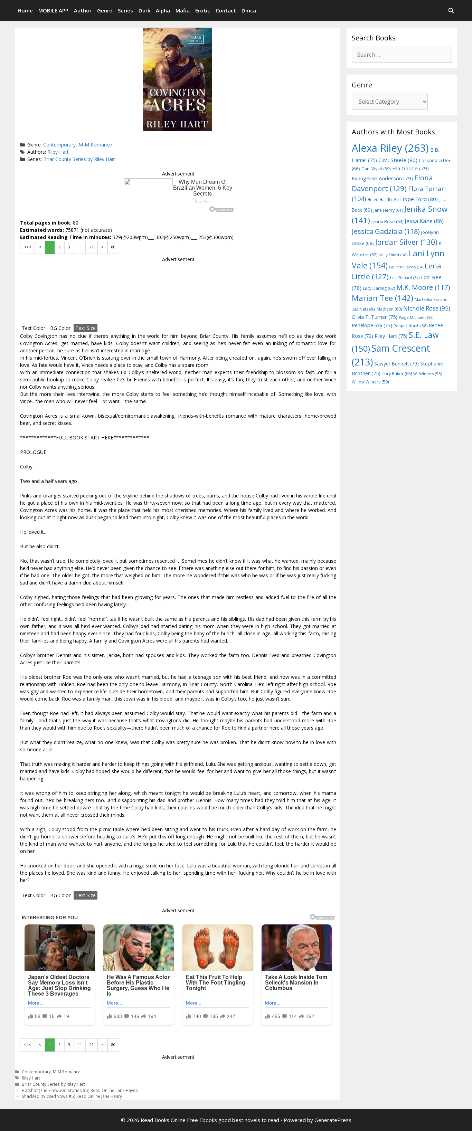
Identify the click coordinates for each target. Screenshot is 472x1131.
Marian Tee (382, 298)
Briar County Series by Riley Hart (79, 159)
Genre (104, 10)
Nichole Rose (426, 308)
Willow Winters (370, 381)
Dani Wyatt (376, 168)
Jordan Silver (406, 242)
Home (25, 10)
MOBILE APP (53, 10)
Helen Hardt (383, 199)
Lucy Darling (379, 288)
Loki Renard (404, 277)
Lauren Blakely (406, 267)
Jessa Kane (424, 221)
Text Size (85, 328)
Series (125, 10)
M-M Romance (95, 144)
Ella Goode (410, 168)
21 (91, 247)
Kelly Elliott (393, 254)
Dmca (249, 10)
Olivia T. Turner (374, 317)
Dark (144, 10)
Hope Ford (419, 199)
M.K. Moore (423, 287)
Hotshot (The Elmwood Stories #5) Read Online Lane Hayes (80, 1090)
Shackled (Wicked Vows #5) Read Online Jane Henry (72, 1096)
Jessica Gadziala (386, 231)
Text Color (33, 328)
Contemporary (59, 144)
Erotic (202, 10)
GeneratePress (332, 1119)
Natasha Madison (380, 309)
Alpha (163, 10)
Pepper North (410, 325)
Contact (226, 10)
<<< (27, 247)
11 (80, 247)
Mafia (183, 10)
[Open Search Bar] (451, 10)
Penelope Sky (372, 325)
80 (113, 247)
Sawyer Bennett (396, 363)
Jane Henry (388, 210)
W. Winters (427, 373)
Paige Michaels (416, 317)
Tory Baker (397, 374)
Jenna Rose (387, 222)
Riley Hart (58, 152)
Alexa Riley (390, 148)
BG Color (60, 328)
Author (83, 10)
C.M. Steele (397, 159)
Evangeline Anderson (382, 178)
